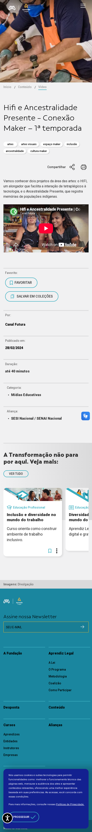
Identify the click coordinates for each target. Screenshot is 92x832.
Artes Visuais (29, 144)
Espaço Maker (51, 144)
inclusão (72, 144)
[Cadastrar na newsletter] (82, 627)
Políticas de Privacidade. (70, 804)
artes (10, 144)
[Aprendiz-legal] (26, 8)
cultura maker (38, 151)
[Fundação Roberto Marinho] (12, 8)
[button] (50, 551)
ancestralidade (15, 151)
